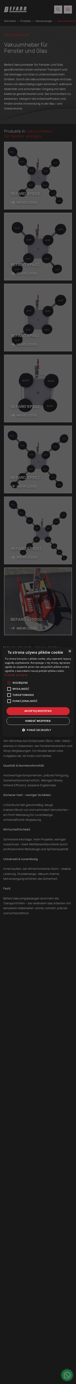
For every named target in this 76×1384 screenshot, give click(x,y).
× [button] (69, 651)
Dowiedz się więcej (16, 675)
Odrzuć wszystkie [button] (38, 721)
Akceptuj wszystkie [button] (38, 711)
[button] (38, 730)
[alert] (38, 692)
